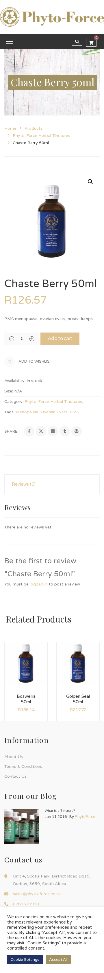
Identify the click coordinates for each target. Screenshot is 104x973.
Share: (11, 431)
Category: (13, 401)
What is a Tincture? (60, 811)
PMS (74, 412)
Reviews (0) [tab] (24, 484)
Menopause (27, 412)
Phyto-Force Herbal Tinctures (41, 135)
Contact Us (15, 776)
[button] (90, 182)
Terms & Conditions (23, 766)
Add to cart (60, 338)
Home (10, 128)
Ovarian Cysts (54, 412)
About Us (13, 756)
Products (33, 128)
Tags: (9, 412)
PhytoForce (85, 816)
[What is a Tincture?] (21, 826)
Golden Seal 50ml (78, 699)
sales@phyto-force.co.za (37, 893)
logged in (39, 584)
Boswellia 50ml (26, 699)
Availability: (14, 380)
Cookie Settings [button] (25, 959)
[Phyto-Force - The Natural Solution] (52, 16)
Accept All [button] (58, 959)
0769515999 (26, 904)
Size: (8, 391)
